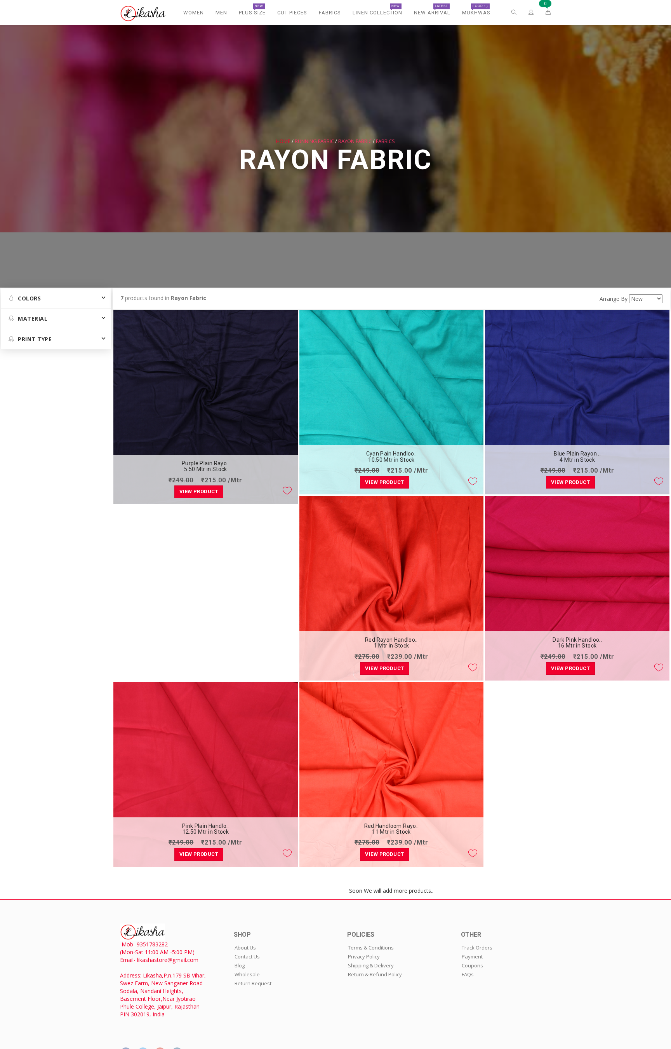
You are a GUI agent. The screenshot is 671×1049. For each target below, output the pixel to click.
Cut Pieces (292, 13)
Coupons (472, 965)
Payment (472, 956)
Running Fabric (314, 141)
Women (193, 13)
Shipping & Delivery (371, 965)
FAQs (468, 974)
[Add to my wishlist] (287, 490)
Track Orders (477, 947)
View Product (198, 491)
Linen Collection (377, 10)
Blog (240, 965)
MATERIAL (32, 318)
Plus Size (252, 10)
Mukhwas (476, 10)
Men (221, 13)
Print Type (35, 339)
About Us (245, 947)
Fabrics (330, 13)
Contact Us (247, 956)
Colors (29, 298)
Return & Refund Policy (375, 974)
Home (283, 141)
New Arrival (432, 10)
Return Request (253, 983)
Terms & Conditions (371, 947)
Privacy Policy (364, 956)
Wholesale (247, 974)
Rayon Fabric (355, 141)
